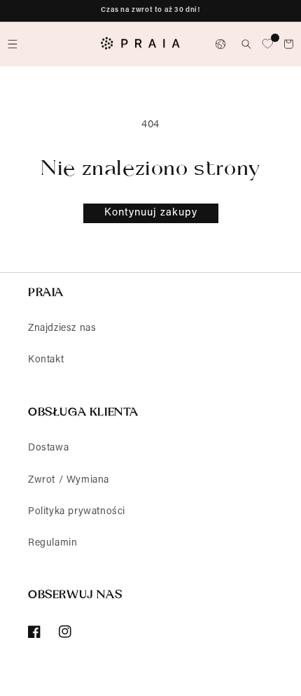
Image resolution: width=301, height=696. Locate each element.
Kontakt (46, 360)
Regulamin (52, 543)
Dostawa (48, 448)
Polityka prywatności (76, 512)
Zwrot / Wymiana (68, 480)
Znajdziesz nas (62, 329)
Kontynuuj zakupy (150, 213)
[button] (12, 44)
